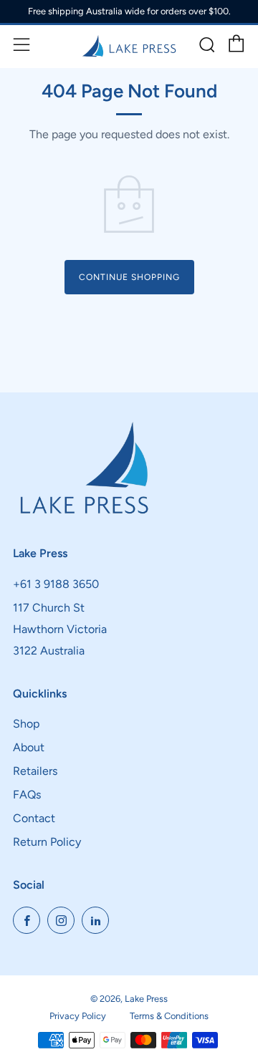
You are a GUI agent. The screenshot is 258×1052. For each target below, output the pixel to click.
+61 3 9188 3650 (56, 584)
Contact (34, 818)
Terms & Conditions (169, 1015)
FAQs (27, 794)
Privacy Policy (77, 1015)
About (28, 747)
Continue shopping (129, 277)
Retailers (35, 771)
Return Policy (47, 842)
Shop (26, 723)
